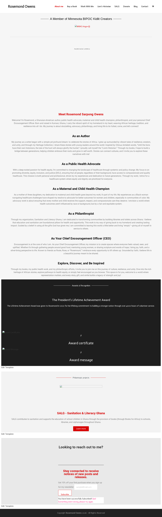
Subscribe (65, 494)
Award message (81, 360)
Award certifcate (81, 343)
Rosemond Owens (21, 6)
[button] (153, 6)
